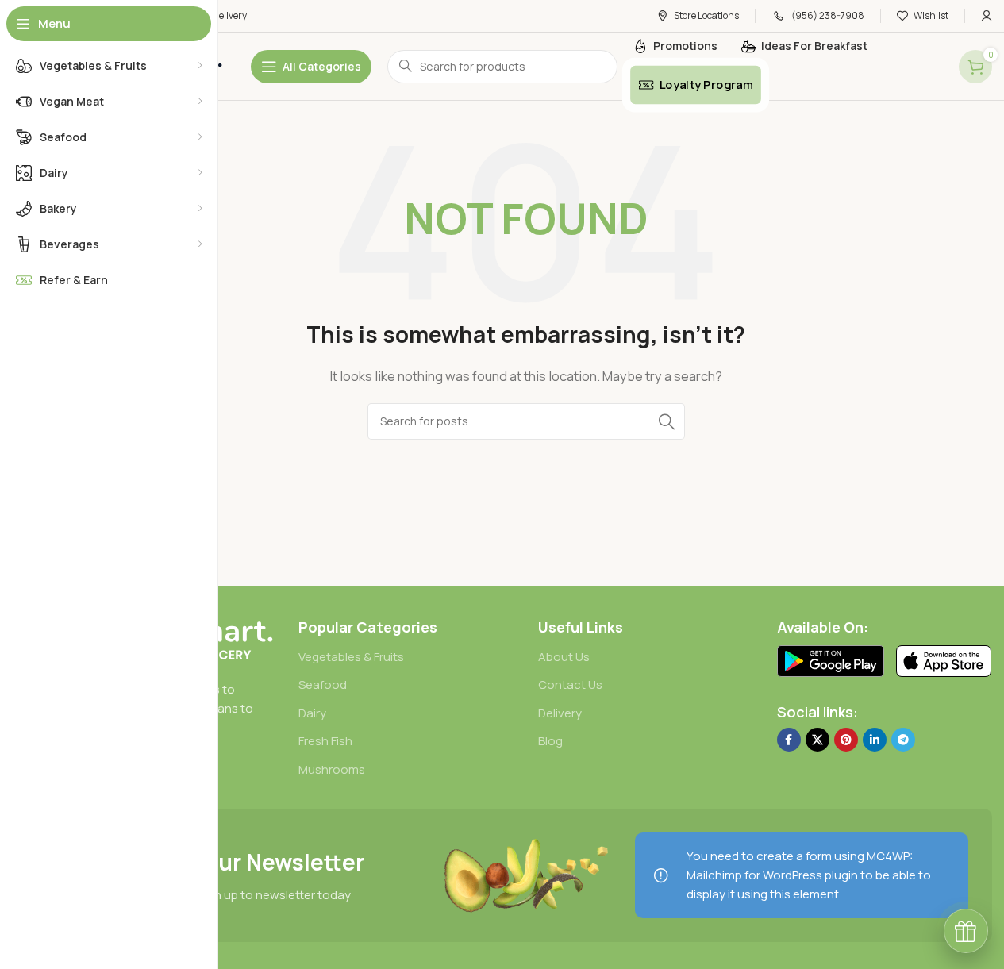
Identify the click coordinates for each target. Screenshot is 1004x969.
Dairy (312, 713)
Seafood (322, 684)
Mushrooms (331, 769)
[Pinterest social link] (846, 740)
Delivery (560, 713)
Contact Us (570, 684)
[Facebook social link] (789, 740)
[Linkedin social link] (875, 740)
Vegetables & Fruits (351, 656)
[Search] (666, 421)
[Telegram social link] (903, 740)
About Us (564, 656)
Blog (550, 741)
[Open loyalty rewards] (966, 931)
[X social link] (817, 740)
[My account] (986, 16)
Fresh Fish (325, 741)
